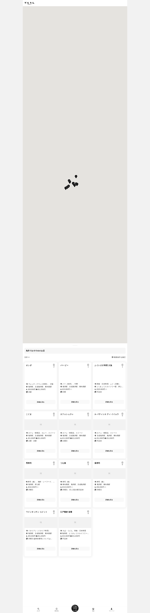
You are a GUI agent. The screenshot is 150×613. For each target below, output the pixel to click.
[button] (73, 184)
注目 (26, 357)
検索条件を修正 (119, 357)
